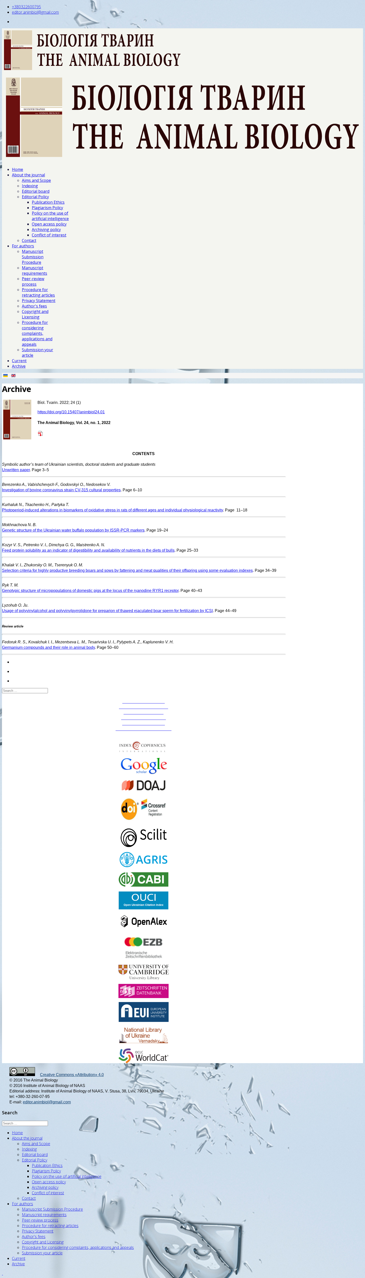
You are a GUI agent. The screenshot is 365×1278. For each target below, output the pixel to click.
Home (17, 169)
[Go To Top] (2, 1273)
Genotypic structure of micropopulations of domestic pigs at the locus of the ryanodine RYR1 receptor (90, 590)
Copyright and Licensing (35, 314)
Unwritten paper (16, 470)
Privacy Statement (38, 300)
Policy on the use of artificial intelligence (50, 215)
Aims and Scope (36, 180)
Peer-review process (33, 281)
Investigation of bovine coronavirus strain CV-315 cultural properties (61, 490)
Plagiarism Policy (47, 207)
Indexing (30, 186)
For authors (23, 246)
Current (19, 360)
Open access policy (49, 224)
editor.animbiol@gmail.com (35, 12)
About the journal (28, 175)
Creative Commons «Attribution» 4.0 (72, 1075)
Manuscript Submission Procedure (32, 257)
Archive (19, 366)
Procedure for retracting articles (38, 292)
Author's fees (34, 306)
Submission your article (42, 1253)
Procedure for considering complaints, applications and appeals (37, 333)
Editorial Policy (35, 196)
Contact (29, 240)
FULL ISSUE (56, 433)
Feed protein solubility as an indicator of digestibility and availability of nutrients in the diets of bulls (88, 550)
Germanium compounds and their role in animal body (48, 647)
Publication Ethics (48, 202)
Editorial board (35, 191)
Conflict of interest (49, 235)
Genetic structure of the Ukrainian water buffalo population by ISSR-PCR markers (73, 530)
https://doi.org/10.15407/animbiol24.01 (71, 412)
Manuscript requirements (34, 270)
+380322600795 (26, 6)
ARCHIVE (144, 734)
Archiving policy (46, 229)
